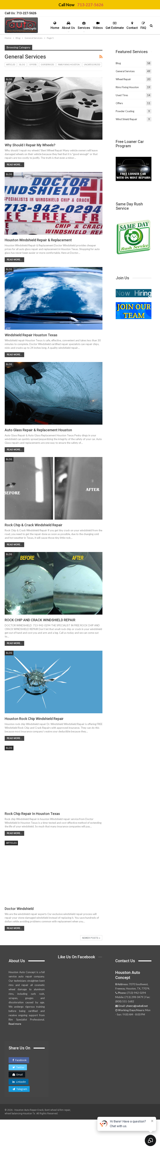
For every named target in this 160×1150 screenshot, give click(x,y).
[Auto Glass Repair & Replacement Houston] (53, 393)
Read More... (14, 164)
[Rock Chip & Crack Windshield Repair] (53, 488)
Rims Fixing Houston (69, 65)
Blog (22, 65)
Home (55, 28)
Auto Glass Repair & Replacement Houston (38, 430)
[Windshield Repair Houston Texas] (53, 298)
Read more (15, 1023)
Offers (32, 65)
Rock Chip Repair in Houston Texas (32, 814)
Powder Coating (125, 111)
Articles (10, 65)
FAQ (143, 28)
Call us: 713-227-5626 (20, 13)
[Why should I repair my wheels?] (53, 108)
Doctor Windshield (19, 909)
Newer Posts (90, 938)
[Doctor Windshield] (53, 872)
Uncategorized (92, 65)
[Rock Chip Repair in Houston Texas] (53, 777)
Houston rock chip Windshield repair (34, 719)
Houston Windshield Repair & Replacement (38, 240)
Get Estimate (115, 28)
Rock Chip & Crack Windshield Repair (33, 525)
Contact (132, 28)
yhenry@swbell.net (137, 1005)
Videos (98, 28)
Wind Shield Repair (126, 119)
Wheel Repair (123, 79)
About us (68, 28)
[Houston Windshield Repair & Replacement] (53, 203)
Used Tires (122, 95)
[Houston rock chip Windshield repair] (53, 682)
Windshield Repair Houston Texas (31, 335)
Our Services (47, 65)
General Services (125, 71)
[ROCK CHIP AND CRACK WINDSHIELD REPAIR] (53, 583)
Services (84, 28)
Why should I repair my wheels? (30, 145)
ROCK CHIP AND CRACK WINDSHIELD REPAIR (40, 620)
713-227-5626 (90, 4)
